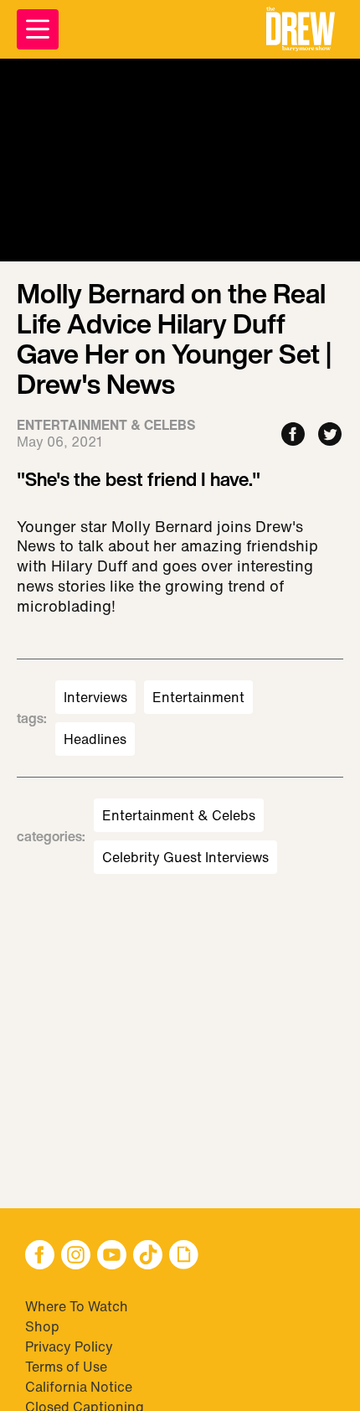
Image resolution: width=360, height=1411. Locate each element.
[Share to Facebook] (293, 435)
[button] (300, 29)
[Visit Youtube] (111, 1256)
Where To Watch (76, 1306)
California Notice (78, 1387)
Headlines (95, 739)
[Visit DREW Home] (300, 29)
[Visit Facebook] (39, 1256)
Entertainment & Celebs (178, 815)
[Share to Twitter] (329, 435)
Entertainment (198, 697)
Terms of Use (66, 1367)
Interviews (95, 697)
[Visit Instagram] (75, 1256)
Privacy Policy (69, 1346)
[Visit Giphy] (183, 1256)
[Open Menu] (38, 29)
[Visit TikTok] (147, 1256)
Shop (42, 1326)
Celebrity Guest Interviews (185, 857)
